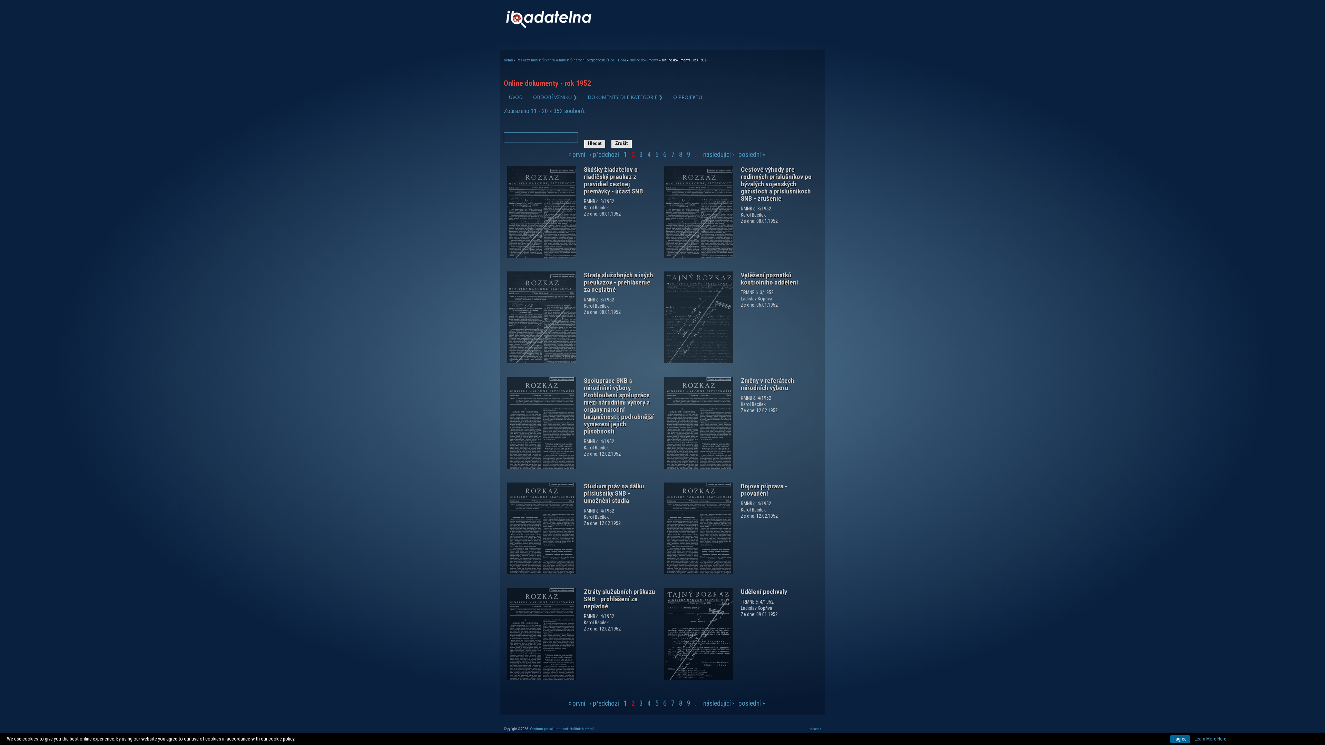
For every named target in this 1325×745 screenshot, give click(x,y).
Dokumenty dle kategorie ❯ (625, 97)
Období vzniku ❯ (555, 97)
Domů (508, 60)
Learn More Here (1210, 739)
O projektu (687, 97)
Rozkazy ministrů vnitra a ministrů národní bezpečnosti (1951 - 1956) (571, 60)
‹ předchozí (604, 155)
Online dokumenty (644, 60)
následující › (718, 155)
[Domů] (549, 26)
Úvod (516, 97)
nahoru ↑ (814, 729)
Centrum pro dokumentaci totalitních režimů (562, 729)
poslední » (751, 155)
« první (576, 155)
